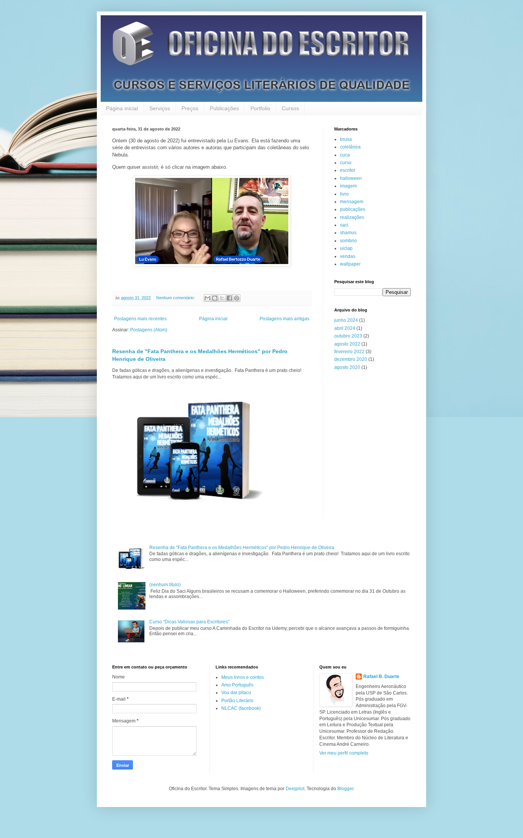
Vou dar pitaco (236, 692)
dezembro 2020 (350, 359)
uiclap (346, 248)
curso (345, 162)
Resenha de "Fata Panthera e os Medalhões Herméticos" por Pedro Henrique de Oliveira (241, 547)
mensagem (351, 201)
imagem (348, 186)
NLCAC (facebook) (241, 708)
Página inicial (122, 108)
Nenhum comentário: (176, 297)
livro (344, 194)
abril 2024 (344, 328)
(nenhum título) (165, 584)
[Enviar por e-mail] (207, 298)
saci (344, 225)
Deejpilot (295, 788)
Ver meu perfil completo (343, 753)
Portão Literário (237, 700)
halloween (351, 178)
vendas (347, 256)
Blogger (345, 788)
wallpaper (350, 264)
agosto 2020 (347, 367)
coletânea (350, 147)
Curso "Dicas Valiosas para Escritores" (189, 621)
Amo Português (237, 685)
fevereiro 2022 (349, 351)
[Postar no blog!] (215, 298)
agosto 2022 (347, 344)
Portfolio (260, 108)
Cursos (290, 108)
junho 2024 (346, 320)
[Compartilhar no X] (222, 298)
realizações (352, 217)
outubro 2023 (348, 336)
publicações (352, 209)
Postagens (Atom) (148, 330)
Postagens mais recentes (140, 318)
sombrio (348, 240)
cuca (345, 155)
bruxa (346, 139)
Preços (189, 108)
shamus (348, 232)
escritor (347, 170)
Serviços (159, 108)
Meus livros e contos (242, 677)
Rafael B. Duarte (381, 676)
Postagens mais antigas (284, 318)
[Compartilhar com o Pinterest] (236, 298)
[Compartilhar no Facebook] (229, 298)
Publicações (224, 108)
